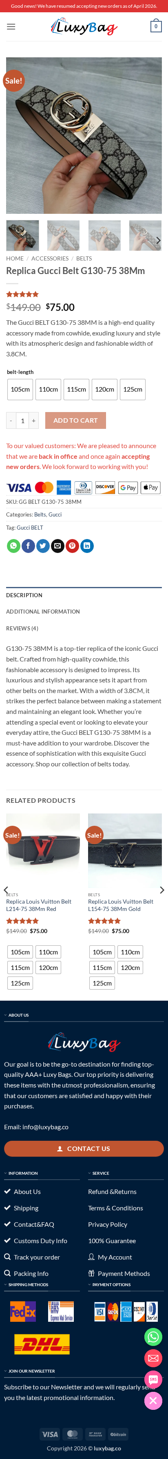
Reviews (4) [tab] (22, 628)
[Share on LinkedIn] (87, 546)
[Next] (148, 135)
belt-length (20, 372)
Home (15, 258)
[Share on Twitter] (43, 546)
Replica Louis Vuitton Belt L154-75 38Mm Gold (120, 905)
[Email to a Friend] (57, 546)
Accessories (50, 258)
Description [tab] (24, 595)
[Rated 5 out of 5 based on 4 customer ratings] (84, 294)
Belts (84, 258)
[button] (11, 26)
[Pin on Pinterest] (72, 546)
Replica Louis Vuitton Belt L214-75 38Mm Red (38, 905)
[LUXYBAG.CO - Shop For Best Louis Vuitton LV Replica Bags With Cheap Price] (84, 26)
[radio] (20, 389)
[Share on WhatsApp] (13, 546)
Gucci (55, 514)
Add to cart (75, 420)
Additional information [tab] (43, 611)
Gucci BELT (30, 527)
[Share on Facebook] (28, 546)
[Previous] (19, 135)
